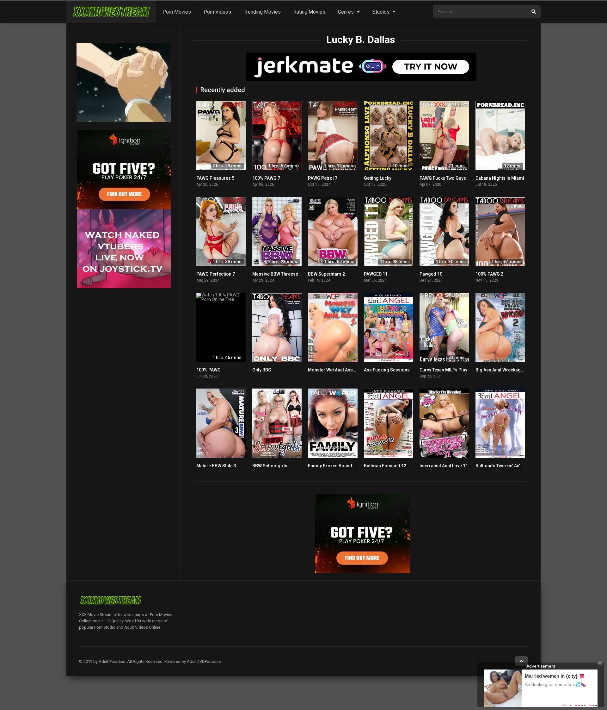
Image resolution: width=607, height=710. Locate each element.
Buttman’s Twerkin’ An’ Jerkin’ (505, 465)
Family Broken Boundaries (335, 465)
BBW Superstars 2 (326, 274)
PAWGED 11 (376, 274)
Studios (380, 12)
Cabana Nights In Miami (499, 178)
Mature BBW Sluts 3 (216, 465)
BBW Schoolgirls (269, 465)
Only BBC (261, 369)
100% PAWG (208, 369)
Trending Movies (262, 12)
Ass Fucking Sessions (387, 369)
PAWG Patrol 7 (322, 178)
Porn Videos (217, 12)
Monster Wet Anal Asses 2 (334, 369)
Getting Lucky (377, 178)
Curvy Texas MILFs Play (443, 369)
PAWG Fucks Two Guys (443, 178)
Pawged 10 (431, 274)
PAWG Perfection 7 (215, 274)
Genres (346, 12)
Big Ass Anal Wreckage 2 (501, 369)
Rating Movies (309, 12)
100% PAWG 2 (489, 274)
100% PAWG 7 (266, 178)
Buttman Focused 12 (385, 465)
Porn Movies (176, 12)
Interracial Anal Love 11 (444, 465)
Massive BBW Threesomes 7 (281, 274)
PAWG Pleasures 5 (215, 178)
